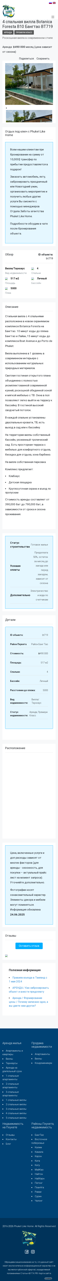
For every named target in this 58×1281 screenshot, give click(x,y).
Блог (8, 1143)
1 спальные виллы (16, 1100)
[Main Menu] (53, 17)
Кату (37, 1165)
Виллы (9, 1058)
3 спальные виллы (16, 1108)
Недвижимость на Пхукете (12, 1125)
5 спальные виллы (16, 1117)
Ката (37, 1160)
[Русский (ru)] (50, 2)
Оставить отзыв (29, 945)
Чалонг (39, 1200)
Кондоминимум (43, 1063)
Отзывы (10, 1134)
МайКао (39, 1169)
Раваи (38, 1191)
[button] (52, 58)
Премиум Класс (24, 32)
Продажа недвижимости (41, 1044)
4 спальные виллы (16, 1113)
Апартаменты (42, 1054)
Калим (38, 1147)
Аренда (8, 32)
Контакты (11, 1139)
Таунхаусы (12, 1063)
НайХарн (39, 1178)
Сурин (38, 1196)
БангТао (39, 1134)
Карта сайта (45, 1273)
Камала (39, 1151)
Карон (38, 1156)
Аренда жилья (11, 1043)
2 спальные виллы (16, 1104)
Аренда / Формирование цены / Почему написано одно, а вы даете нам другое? (28, 1001)
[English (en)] (54, 2)
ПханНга (39, 1187)
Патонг (39, 1182)
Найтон (39, 1174)
